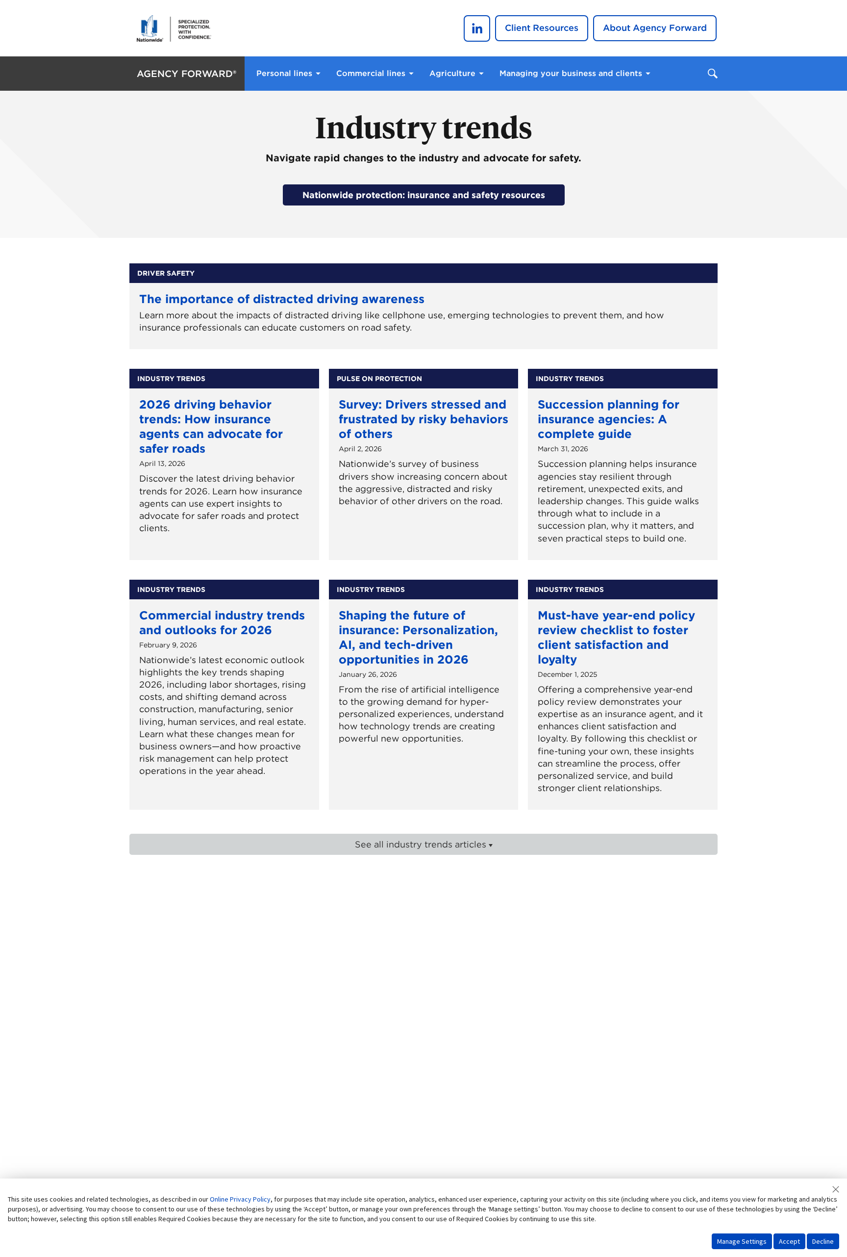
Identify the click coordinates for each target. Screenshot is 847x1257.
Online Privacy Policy (240, 1199)
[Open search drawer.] (712, 74)
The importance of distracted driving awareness (281, 299)
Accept (789, 1241)
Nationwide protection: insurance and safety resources (423, 195)
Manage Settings (742, 1241)
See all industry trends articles (420, 844)
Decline (823, 1241)
